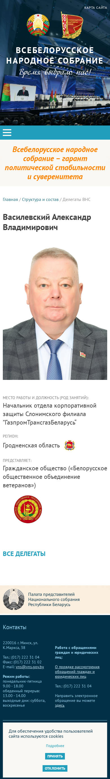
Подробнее (55, 745)
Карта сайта (95, 7)
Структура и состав (40, 199)
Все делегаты (24, 553)
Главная (10, 199)
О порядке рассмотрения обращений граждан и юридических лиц (77, 671)
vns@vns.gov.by (30, 666)
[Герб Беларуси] (38, 25)
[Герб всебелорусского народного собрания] (72, 25)
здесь (60, 705)
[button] (7, 132)
